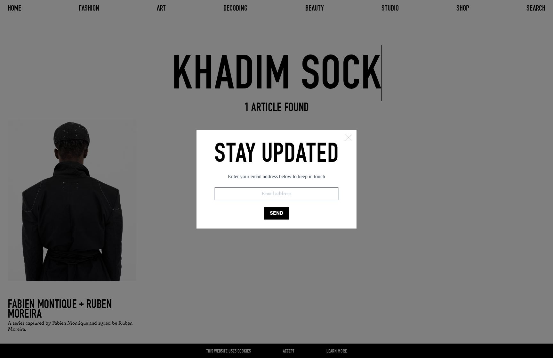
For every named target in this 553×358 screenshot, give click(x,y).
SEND (276, 213)
